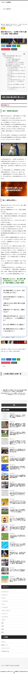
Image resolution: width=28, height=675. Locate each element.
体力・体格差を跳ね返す (14, 59)
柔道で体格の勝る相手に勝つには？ (13, 56)
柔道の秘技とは (10, 57)
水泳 (2, 632)
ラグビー (3, 620)
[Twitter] (3, 46)
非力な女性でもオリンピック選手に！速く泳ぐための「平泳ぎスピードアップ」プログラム (13, 393)
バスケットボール (5, 610)
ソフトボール (4, 601)
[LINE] (18, 46)
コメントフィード (5, 648)
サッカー (3, 598)
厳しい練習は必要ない (14, 61)
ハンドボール (4, 607)
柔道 (4, 366)
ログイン (3, 642)
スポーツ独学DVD (7, 9)
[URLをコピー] (14, 49)
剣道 (2, 623)
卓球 (2, 626)
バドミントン (4, 613)
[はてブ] (14, 46)
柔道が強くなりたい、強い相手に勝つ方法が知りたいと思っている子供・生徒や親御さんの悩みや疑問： (15, 64)
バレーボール (4, 616)
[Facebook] (8, 46)
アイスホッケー (5, 591)
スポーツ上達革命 (6, 2)
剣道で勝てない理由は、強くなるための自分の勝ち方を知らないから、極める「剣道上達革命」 (15, 390)
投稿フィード (4, 645)
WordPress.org (5, 651)
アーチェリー (4, 595)
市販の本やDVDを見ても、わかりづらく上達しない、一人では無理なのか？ (16, 81)
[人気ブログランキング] (6, 49)
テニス (3, 604)
